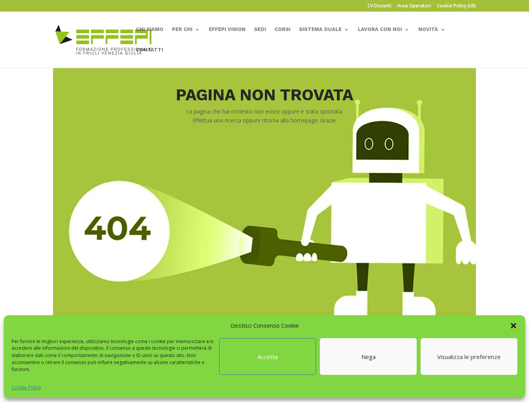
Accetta (268, 357)
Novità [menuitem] (428, 29)
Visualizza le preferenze (469, 357)
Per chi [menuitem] (182, 29)
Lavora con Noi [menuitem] (380, 29)
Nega (368, 357)
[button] (513, 326)
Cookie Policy (26, 387)
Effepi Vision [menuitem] (227, 29)
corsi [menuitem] (282, 29)
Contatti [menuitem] (149, 50)
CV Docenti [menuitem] (380, 6)
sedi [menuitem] (260, 29)
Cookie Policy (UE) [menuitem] (456, 6)
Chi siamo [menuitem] (149, 29)
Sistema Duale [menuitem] (320, 29)
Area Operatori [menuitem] (414, 6)
